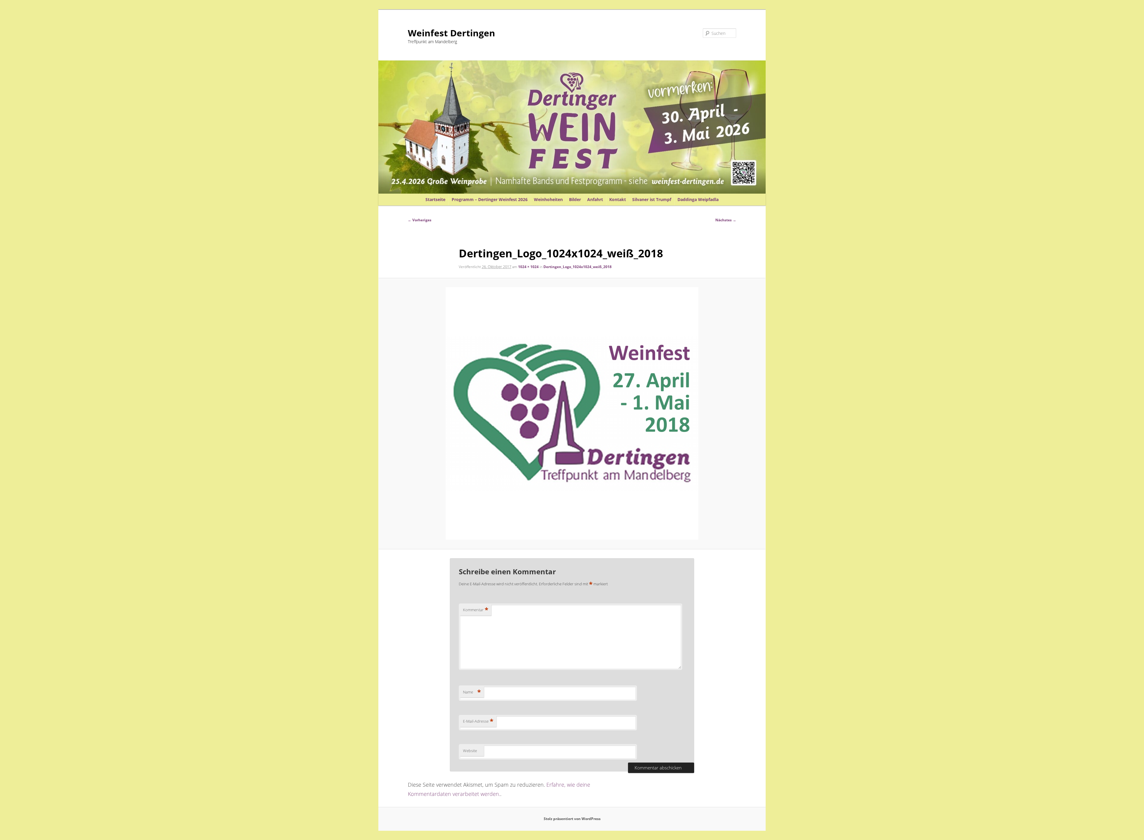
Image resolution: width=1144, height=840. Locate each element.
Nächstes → (725, 220)
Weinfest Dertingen (451, 33)
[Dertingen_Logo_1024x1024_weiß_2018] (572, 413)
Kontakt (617, 199)
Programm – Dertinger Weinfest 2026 (490, 199)
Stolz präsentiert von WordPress (572, 818)
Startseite (435, 199)
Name (472, 691)
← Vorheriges (419, 220)
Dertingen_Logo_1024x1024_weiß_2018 (577, 266)
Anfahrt (595, 199)
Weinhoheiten (548, 199)
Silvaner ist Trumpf (651, 199)
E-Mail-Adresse (478, 721)
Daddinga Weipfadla (698, 199)
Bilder (575, 199)
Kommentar (475, 609)
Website (470, 750)
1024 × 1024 (528, 266)
